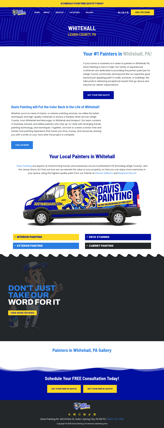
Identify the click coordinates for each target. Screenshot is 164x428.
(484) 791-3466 (115, 419)
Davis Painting (24, 165)
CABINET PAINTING (101, 246)
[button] (51, 12)
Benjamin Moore (127, 173)
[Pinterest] (123, 12)
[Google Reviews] (69, 414)
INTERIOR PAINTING (29, 237)
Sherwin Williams (104, 173)
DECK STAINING (99, 237)
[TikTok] (125, 12)
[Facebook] (119, 12)
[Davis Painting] (19, 12)
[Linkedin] (127, 12)
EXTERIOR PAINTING (30, 246)
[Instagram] (121, 12)
